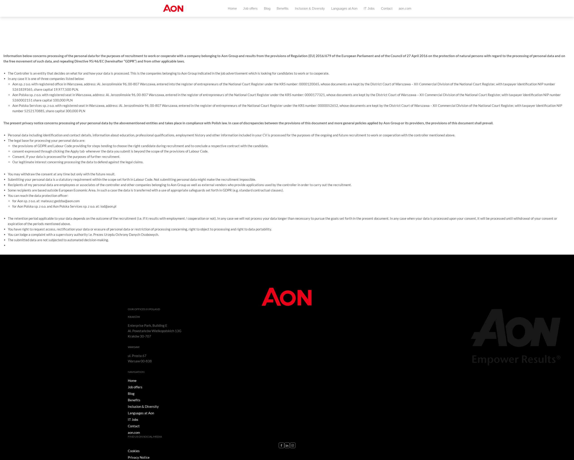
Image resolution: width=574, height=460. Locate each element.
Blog (267, 8)
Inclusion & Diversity (310, 8)
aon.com (405, 8)
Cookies (134, 451)
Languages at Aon (344, 8)
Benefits (283, 8)
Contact (386, 8)
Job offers (250, 8)
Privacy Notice (139, 457)
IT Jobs (369, 8)
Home (232, 8)
